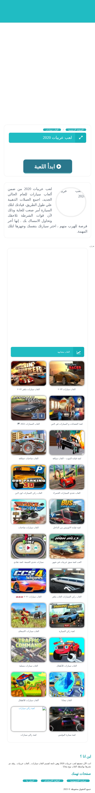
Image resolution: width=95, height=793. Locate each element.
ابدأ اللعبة (45, 166)
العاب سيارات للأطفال (67, 666)
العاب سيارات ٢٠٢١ (32, 596)
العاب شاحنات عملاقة (28, 458)
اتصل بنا (30, 780)
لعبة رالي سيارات (28, 735)
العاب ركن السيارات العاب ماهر (67, 596)
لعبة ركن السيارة (67, 631)
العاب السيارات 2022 (30, 424)
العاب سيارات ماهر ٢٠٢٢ (28, 389)
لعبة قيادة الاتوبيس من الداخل (67, 527)
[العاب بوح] (57, 10)
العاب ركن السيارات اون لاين (28, 493)
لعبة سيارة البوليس (67, 735)
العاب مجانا (67, 700)
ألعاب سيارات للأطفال (28, 700)
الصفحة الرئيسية (76, 129)
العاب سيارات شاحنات (28, 527)
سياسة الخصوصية (78, 780)
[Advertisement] (47, 69)
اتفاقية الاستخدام (52, 780)
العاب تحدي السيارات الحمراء (66, 493)
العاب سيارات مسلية (28, 666)
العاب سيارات (52, 129)
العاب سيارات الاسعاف (28, 631)
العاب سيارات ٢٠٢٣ (67, 389)
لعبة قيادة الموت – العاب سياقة (67, 458)
